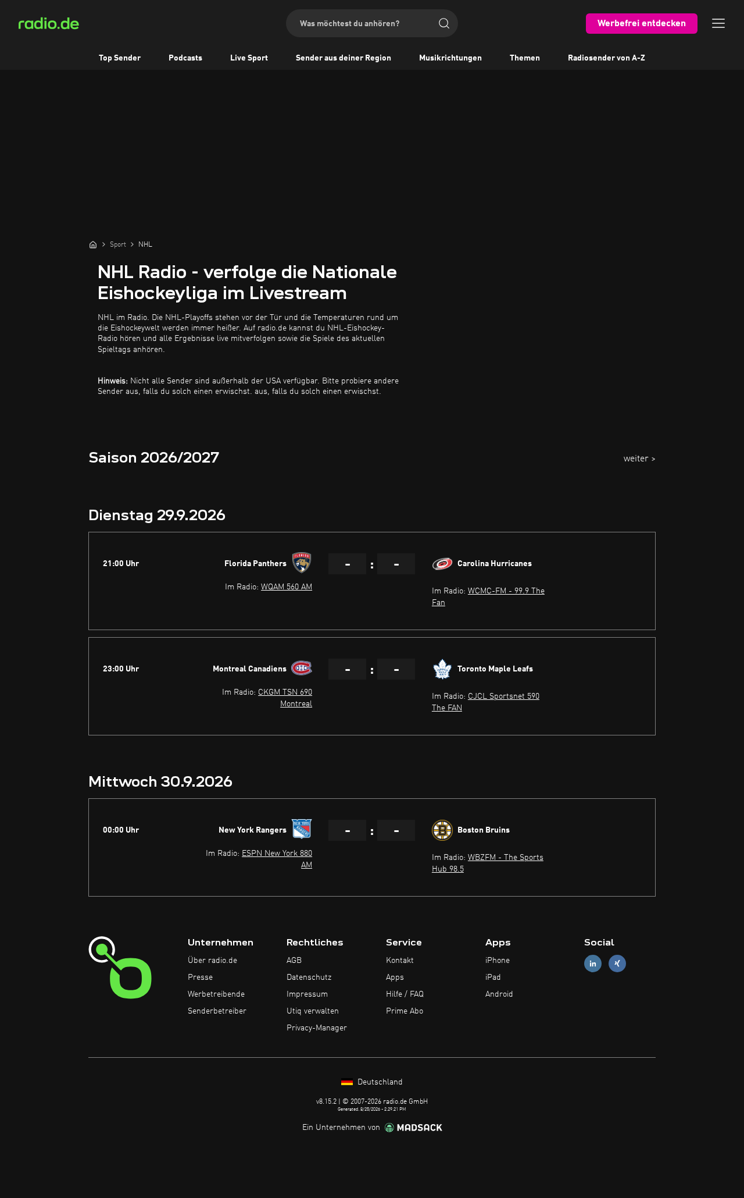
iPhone (497, 961)
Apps (395, 977)
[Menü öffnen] (718, 23)
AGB (294, 961)
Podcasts (185, 58)
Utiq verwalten (313, 1011)
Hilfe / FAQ (405, 994)
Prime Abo (404, 1011)
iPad (493, 977)
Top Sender (120, 58)
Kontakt (400, 961)
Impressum (307, 994)
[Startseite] (93, 244)
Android (499, 994)
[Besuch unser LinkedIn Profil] (593, 964)
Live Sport (249, 58)
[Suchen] (444, 23)
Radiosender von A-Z (606, 58)
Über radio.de (212, 961)
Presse (200, 977)
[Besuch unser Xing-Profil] (617, 964)
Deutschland (379, 1082)
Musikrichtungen (450, 58)
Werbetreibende (216, 994)
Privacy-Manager (317, 1028)
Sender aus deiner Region (343, 58)
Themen (525, 58)
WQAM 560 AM (286, 587)
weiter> (640, 459)
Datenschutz (309, 977)
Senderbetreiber (217, 1011)
